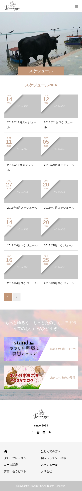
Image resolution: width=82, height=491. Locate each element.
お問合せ (46, 471)
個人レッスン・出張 (53, 458)
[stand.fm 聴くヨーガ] (41, 338)
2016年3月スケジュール (59, 283)
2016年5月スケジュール (59, 245)
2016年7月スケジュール (59, 207)
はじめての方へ (51, 451)
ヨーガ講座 (11, 464)
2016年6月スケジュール (22, 245)
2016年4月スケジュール (22, 283)
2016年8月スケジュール (22, 207)
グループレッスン (15, 458)
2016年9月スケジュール (59, 165)
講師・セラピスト (15, 471)
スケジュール (49, 464)
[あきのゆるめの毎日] (41, 366)
